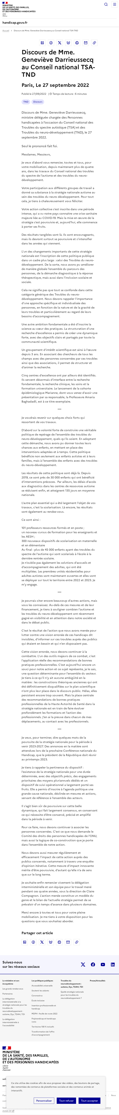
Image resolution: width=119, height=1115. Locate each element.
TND (25, 101)
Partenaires (7, 993)
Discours (37, 101)
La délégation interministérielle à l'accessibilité (10, 1022)
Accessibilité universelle (42, 985)
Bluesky (68, 43)
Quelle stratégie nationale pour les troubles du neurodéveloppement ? (72, 995)
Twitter (60, 43)
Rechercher (106, 4)
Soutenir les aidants (40, 990)
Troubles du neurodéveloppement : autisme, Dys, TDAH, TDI (72, 983)
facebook (93, 964)
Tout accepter (89, 1101)
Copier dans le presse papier (94, 43)
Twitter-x (83, 964)
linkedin (113, 964)
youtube (103, 964)
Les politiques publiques (42, 980)
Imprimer (77, 43)
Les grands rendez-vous (12, 988)
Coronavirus (37, 995)
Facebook (51, 43)
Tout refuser (66, 1101)
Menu (115, 4)
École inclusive (38, 1000)
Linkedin (42, 43)
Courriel (86, 43)
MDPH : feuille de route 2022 (44, 1013)
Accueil (5, 30)
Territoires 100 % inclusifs (43, 1026)
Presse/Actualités (97, 980)
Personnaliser (44, 1101)
